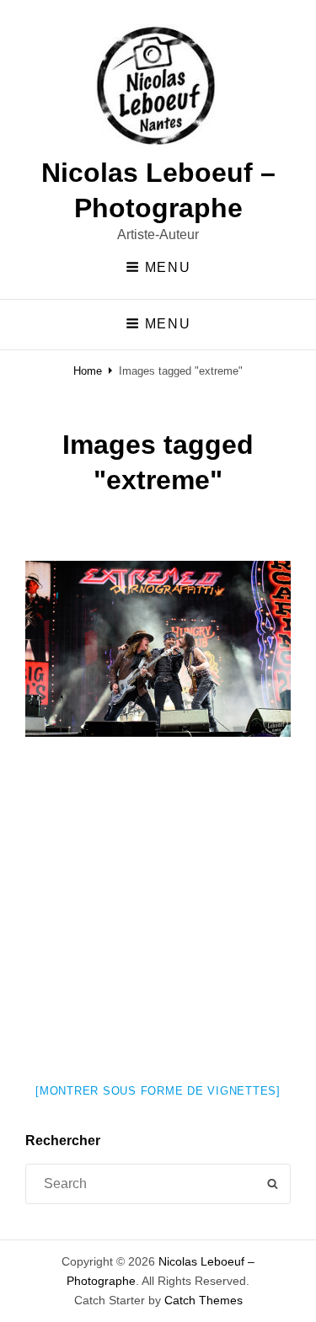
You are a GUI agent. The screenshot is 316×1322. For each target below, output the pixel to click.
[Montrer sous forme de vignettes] (158, 1091)
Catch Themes (203, 1300)
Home (87, 371)
